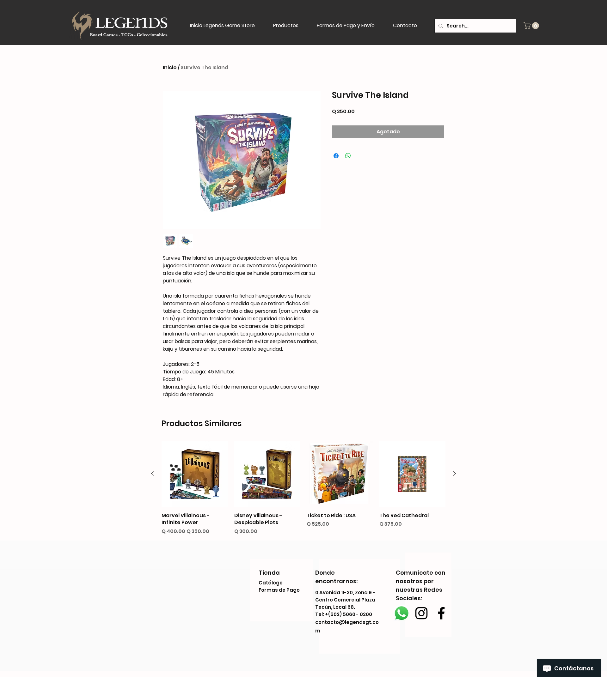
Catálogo (271, 582)
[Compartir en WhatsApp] (348, 156)
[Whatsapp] (401, 613)
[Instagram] (421, 613)
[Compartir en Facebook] (336, 156)
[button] (532, 25)
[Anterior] (152, 473)
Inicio (170, 67)
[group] (303, 487)
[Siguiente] (454, 473)
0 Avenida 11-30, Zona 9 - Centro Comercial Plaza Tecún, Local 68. (345, 599)
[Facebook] (441, 613)
